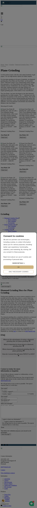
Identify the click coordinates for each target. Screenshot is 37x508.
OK (18, 267)
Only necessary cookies (18, 272)
